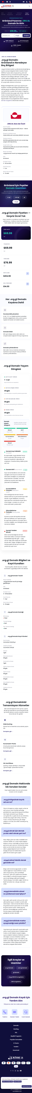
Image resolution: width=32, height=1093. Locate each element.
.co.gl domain (9, 968)
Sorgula (26, 35)
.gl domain (16, 972)
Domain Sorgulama (10, 13)
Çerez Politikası (17, 1081)
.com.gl (17, 197)
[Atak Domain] (7, 6)
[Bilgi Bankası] (7, 1)
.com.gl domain (22, 968)
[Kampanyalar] (23, 2)
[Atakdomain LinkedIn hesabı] (18, 1070)
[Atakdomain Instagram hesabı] (15, 1070)
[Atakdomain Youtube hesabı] (20, 1070)
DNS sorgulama (16, 981)
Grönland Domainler (19, 13)
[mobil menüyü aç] (29, 6)
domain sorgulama (6, 100)
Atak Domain (3, 13)
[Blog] (10, 1)
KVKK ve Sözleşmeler (7, 1081)
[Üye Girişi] (27, 2)
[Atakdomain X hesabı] (13, 1070)
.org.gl (16, 202)
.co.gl (8, 197)
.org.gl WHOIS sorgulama (16, 977)
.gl (25, 76)
